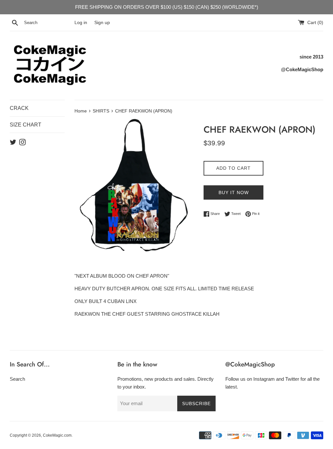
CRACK (19, 108)
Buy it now (234, 192)
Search (17, 379)
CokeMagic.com (57, 435)
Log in (80, 22)
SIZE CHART (25, 124)
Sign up (102, 22)
